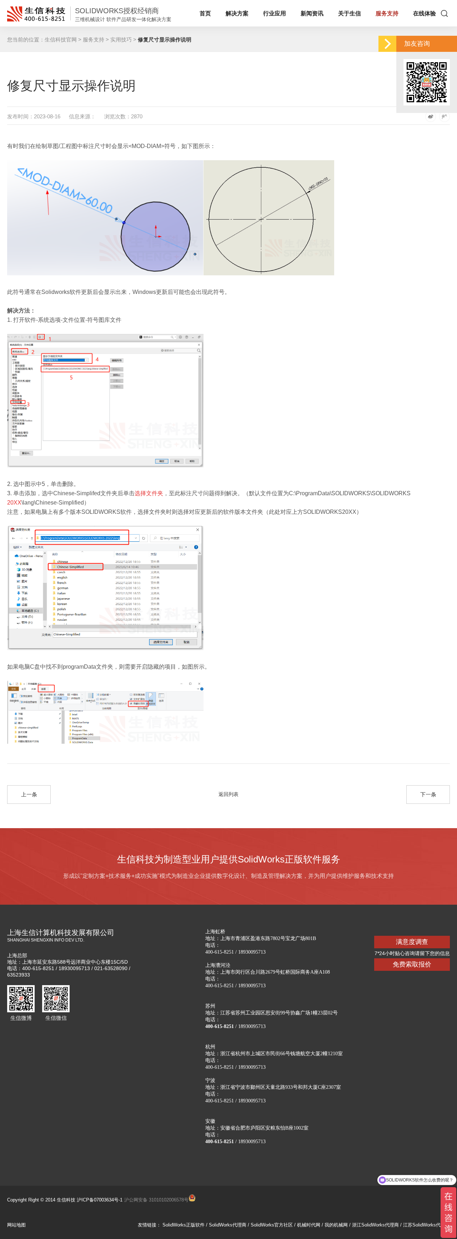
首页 (205, 13)
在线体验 (424, 13)
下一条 (428, 794)
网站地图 (16, 1225)
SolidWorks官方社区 (272, 1225)
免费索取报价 (412, 964)
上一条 (29, 794)
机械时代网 (308, 1225)
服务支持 (387, 13)
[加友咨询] (387, 44)
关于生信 (349, 13)
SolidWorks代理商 (227, 1225)
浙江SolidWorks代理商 (375, 1225)
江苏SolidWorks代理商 (426, 1225)
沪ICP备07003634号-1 (99, 1200)
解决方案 (237, 13)
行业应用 (274, 13)
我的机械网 (336, 1225)
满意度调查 (412, 941)
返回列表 (228, 794)
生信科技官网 (61, 39)
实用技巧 (121, 39)
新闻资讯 (312, 13)
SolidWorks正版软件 (183, 1225)
